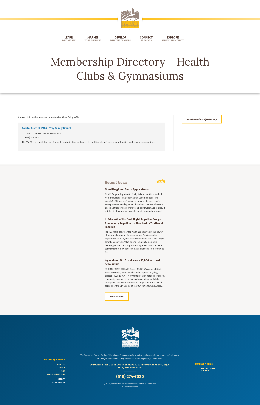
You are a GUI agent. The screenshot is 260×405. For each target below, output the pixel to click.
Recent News (116, 182)
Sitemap (61, 379)
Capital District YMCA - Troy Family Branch (46, 128)
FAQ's (63, 371)
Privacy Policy (58, 382)
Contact (61, 368)
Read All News (117, 296)
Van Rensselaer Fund (56, 374)
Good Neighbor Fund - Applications (127, 189)
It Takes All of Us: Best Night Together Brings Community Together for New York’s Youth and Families (134, 223)
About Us (61, 364)
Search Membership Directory (202, 119)
